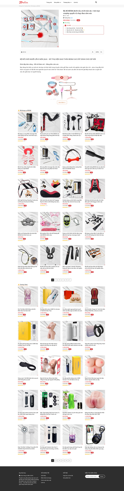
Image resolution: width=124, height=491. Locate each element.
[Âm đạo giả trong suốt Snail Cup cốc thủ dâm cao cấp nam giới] (73, 434)
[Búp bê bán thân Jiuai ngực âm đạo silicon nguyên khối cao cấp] (95, 365)
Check (101, 476)
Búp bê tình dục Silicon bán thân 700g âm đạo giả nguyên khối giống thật (49, 379)
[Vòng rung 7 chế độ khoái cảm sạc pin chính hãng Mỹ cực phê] (28, 365)
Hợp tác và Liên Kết (68, 475)
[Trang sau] (69, 279)
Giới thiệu (43, 475)
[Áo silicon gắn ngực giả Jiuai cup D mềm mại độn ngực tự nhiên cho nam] (73, 296)
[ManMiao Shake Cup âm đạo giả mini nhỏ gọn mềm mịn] (73, 400)
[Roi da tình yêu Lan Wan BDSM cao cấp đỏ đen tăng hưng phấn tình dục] (50, 122)
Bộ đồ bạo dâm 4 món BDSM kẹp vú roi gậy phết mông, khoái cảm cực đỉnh (72, 135)
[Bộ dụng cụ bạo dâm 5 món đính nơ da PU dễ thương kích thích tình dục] (95, 222)
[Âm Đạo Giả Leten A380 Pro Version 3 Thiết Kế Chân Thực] (50, 296)
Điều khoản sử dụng (46, 478)
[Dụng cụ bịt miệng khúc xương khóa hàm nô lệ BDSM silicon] (73, 156)
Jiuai (72, 17)
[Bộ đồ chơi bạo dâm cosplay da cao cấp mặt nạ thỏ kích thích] (50, 255)
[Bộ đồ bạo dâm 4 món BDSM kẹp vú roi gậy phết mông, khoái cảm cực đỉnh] (73, 122)
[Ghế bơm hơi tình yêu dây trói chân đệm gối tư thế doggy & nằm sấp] (95, 189)
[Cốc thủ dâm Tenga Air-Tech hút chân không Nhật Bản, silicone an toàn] (95, 296)
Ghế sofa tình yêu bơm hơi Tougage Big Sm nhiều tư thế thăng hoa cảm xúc (49, 201)
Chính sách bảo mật (46, 480)
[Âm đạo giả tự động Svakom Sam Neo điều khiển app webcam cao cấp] (73, 331)
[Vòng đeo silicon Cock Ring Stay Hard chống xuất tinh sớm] (95, 331)
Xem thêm (61, 102)
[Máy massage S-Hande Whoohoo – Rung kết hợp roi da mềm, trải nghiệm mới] (73, 255)
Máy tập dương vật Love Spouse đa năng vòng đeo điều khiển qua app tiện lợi (94, 448)
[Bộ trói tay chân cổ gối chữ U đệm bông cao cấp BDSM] (28, 156)
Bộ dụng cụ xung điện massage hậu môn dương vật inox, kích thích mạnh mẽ (27, 135)
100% (97, 52)
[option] (40, 28)
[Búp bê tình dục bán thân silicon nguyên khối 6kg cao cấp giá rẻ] (50, 331)
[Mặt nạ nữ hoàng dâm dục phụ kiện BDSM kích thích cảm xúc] (28, 222)
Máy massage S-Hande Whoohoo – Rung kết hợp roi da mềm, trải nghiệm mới (73, 268)
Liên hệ (43, 482)
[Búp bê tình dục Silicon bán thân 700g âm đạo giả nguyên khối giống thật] (50, 365)
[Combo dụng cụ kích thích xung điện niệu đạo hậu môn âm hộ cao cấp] (73, 189)
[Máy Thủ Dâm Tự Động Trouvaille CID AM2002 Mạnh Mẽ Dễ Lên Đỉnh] (28, 434)
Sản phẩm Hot (66, 478)
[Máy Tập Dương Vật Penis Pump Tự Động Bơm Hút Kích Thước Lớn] (50, 400)
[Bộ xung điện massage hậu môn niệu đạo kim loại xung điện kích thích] (50, 156)
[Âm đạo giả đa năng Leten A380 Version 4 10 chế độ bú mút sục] (73, 365)
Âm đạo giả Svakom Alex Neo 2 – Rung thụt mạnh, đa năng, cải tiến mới (49, 448)
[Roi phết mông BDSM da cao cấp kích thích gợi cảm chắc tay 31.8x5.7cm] (95, 156)
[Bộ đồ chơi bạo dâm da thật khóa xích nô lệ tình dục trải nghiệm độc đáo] (95, 255)
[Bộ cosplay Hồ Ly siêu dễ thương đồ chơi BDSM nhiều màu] (50, 222)
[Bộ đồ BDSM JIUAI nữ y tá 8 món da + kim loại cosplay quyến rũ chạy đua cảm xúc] (40, 28)
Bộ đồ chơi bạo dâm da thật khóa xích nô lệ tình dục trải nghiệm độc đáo (94, 268)
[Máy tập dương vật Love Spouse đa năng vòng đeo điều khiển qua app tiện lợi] (95, 434)
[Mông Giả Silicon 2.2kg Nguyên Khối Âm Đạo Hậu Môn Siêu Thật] (95, 400)
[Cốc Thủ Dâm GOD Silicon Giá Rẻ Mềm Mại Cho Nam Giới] (28, 296)
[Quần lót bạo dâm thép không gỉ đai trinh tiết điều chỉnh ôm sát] (28, 255)
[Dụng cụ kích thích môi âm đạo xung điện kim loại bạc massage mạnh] (73, 222)
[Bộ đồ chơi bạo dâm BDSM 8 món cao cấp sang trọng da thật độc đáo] (95, 122)
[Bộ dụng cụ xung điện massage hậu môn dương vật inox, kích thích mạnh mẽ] (28, 122)
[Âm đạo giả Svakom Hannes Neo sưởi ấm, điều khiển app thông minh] (28, 400)
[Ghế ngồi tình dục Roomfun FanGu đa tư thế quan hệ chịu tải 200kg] (28, 189)
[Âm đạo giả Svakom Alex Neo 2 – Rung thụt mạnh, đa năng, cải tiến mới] (50, 434)
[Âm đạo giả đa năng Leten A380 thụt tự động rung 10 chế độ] (28, 331)
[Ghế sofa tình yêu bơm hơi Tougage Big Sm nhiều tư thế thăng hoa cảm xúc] (50, 189)
